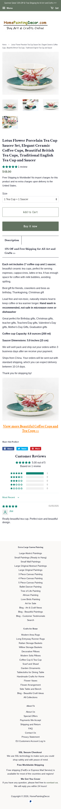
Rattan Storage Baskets (30, 643)
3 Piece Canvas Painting (30, 574)
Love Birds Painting (30, 599)
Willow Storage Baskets (30, 647)
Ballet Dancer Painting (30, 587)
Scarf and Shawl (31, 664)
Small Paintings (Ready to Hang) (30, 557)
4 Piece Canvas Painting (30, 578)
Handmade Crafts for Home (30, 676)
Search (30, 620)
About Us (30, 712)
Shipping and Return (30, 724)
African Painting (30, 595)
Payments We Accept (30, 720)
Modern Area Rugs (30, 635)
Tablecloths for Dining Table (30, 672)
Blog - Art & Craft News (30, 608)
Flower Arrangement (30, 685)
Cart (57, 8)
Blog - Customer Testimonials (30, 616)
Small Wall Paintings (31, 562)
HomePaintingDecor (39, 796)
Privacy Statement (31, 737)
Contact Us (30, 733)
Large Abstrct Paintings (30, 553)
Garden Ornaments (30, 668)
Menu (9, 8)
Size (4, 193)
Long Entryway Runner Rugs (30, 639)
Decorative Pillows (31, 651)
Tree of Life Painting (31, 591)
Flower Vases (30, 680)
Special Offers (31, 716)
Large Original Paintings (30, 570)
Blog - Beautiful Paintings (30, 612)
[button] (10, 166)
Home (4, 44)
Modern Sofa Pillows (30, 655)
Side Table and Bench (30, 689)
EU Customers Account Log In (30, 741)
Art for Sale (30, 603)
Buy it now (30, 226)
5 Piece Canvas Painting (30, 582)
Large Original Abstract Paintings (30, 566)
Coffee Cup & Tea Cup (30, 660)
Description (12, 240)
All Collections (30, 697)
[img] (9, 506)
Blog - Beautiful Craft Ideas (30, 693)
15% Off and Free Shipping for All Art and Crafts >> (30, 251)
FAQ (30, 728)
